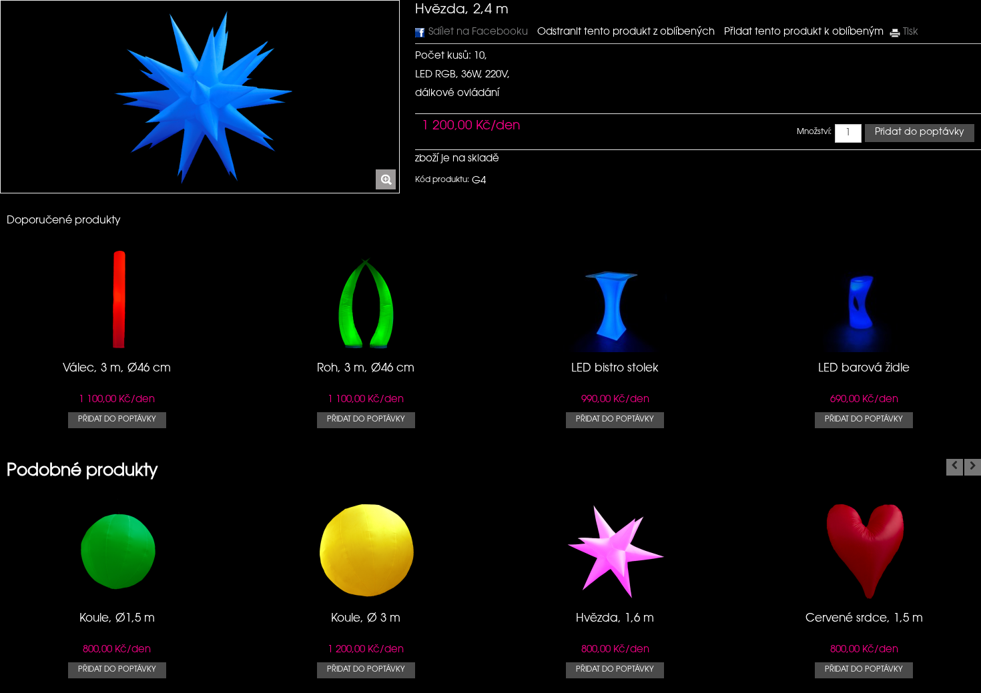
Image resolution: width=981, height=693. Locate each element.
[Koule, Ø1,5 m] (117, 596)
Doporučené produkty (64, 220)
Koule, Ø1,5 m (117, 618)
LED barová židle (864, 368)
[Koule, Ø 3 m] (366, 596)
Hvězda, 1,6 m (615, 618)
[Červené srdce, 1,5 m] (864, 596)
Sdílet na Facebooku (478, 32)
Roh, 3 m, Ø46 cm (365, 368)
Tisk (910, 32)
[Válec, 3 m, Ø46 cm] (117, 346)
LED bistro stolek (615, 368)
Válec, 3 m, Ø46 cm (117, 368)
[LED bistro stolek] (615, 346)
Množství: (814, 132)
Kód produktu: (442, 180)
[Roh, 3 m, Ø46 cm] (366, 346)
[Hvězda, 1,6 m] (615, 596)
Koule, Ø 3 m (365, 618)
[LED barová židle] (864, 346)
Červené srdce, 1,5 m (864, 618)
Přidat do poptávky (117, 420)
